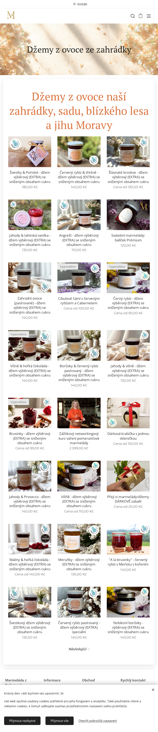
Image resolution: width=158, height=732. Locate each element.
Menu (149, 16)
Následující (78, 649)
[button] (132, 16)
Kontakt (82, 4)
